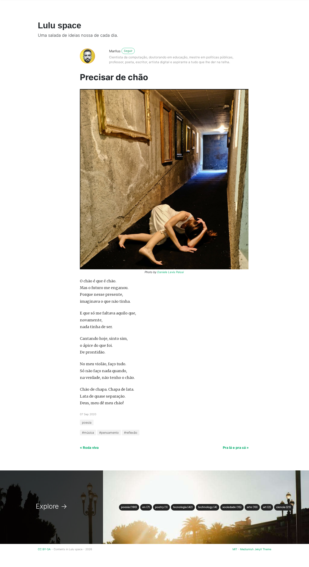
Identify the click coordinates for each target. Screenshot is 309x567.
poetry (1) (161, 507)
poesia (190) (129, 507)
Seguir (128, 50)
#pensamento (109, 432)
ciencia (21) (283, 507)
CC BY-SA (45, 549)
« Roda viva (89, 447)
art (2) (267, 507)
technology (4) (207, 507)
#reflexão (130, 432)
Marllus (114, 51)
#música (88, 432)
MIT (234, 549)
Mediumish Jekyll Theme (255, 549)
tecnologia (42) (183, 507)
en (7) (146, 507)
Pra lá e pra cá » (236, 447)
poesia (86, 422)
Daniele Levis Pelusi (170, 272)
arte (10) (252, 507)
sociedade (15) (232, 507)
